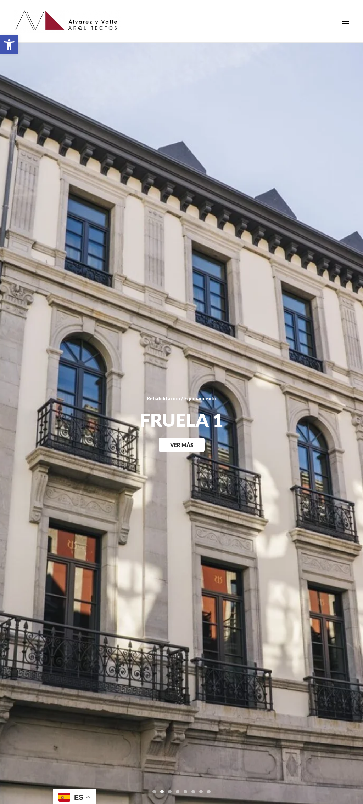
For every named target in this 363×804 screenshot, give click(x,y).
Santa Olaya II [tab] (177, 791)
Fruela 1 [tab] (162, 791)
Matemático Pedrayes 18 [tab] (170, 791)
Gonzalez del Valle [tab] (201, 791)
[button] (9, 44)
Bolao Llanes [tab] (209, 791)
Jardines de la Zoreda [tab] (154, 791)
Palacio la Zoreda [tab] (193, 791)
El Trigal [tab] (185, 791)
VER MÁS (181, 445)
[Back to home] (67, 21)
